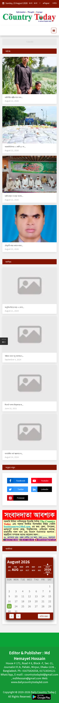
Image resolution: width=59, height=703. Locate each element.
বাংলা (30, 3)
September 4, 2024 (13, 359)
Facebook (20, 480)
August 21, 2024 (12, 310)
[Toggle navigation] (53, 30)
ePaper (46, 3)
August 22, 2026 (12, 100)
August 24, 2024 (12, 457)
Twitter (21, 489)
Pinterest (20, 498)
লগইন (55, 3)
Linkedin (44, 489)
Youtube (44, 480)
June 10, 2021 (11, 408)
